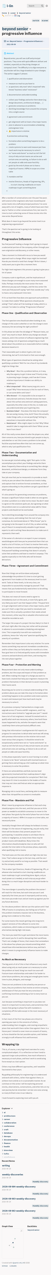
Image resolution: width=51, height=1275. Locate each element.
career (13, 13)
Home (4, 13)
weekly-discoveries (12, 1174)
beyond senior (25, 13)
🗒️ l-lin (7, 6)
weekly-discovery (41, 1181)
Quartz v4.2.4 (18, 1262)
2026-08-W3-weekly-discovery (19, 1198)
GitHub (5, 1266)
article (36, 20)
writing (6, 1165)
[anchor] (44, 33)
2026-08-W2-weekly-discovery (18, 1210)
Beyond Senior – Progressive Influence (26, 41)
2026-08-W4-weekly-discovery (19, 1186)
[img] (42, 6)
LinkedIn (13, 1266)
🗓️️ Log (17, 15)
